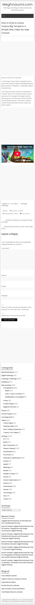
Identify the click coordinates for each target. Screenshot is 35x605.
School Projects (7, 414)
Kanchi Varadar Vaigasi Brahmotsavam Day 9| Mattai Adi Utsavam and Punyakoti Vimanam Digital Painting (17, 536)
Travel (5, 499)
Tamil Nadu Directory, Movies (12, 592)
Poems (5, 477)
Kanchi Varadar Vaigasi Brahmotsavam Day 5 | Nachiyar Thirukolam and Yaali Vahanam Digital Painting (17, 562)
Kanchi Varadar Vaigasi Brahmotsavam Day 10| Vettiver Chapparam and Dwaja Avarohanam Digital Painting (17, 528)
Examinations (8, 451)
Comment (5, 248)
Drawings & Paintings (9, 379)
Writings (4, 436)
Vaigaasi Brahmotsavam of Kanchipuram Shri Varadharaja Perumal (16, 522)
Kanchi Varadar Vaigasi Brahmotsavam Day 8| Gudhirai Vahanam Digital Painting (17, 543)
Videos (16, 213)
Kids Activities (6, 385)
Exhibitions (5, 382)
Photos (4, 411)
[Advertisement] (17, 58)
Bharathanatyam (7, 372)
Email (3, 286)
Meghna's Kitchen (9, 407)
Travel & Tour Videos (10, 432)
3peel (7, 391)
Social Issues (7, 486)
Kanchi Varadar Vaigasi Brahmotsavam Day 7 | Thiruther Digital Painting (17, 548)
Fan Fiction (7, 455)
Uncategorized (6, 417)
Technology (7, 493)
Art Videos (14, 204)
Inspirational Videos (8, 582)
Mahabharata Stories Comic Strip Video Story (17, 228)
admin (6, 211)
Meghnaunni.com (17, 4)
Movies (5, 470)
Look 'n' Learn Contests (13, 394)
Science (6, 483)
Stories (5, 489)
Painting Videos (8, 213)
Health (5, 464)
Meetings (6, 467)
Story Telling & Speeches (12, 429)
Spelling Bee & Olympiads (14, 397)
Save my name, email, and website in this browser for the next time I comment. (16, 308)
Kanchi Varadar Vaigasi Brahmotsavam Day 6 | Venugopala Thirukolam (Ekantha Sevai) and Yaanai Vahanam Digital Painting (17, 555)
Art (4, 439)
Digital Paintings (7, 375)
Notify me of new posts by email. (13, 315)
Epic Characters (9, 445)
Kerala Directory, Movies (10, 585)
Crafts (5, 400)
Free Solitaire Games (9, 576)
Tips (4, 496)
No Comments (25, 213)
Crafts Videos (8, 423)
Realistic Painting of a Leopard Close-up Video (17, 221)
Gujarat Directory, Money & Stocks (14, 579)
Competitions (8, 388)
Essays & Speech (9, 448)
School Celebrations (10, 480)
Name (4, 275)
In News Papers (8, 404)
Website (4, 296)
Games (6, 461)
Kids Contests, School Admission (13, 589)
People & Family (9, 474)
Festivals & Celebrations (12, 458)
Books (5, 442)
